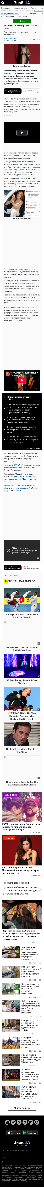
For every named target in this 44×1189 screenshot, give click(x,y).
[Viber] (19, 1122)
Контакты (5, 1162)
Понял (22, 21)
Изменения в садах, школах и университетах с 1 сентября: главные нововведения (21, 420)
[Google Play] (30, 1133)
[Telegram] (13, 1122)
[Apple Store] (14, 1133)
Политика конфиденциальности (14, 1150)
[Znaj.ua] (22, 3)
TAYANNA (13, 575)
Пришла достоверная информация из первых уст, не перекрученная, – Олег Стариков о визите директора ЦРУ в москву (23, 408)
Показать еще (33, 448)
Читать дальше (22, 1108)
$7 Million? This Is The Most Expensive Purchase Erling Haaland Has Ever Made (22, 716)
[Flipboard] (30, 1122)
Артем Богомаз (10, 38)
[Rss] (7, 1122)
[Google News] (24, 1122)
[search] (3, 3)
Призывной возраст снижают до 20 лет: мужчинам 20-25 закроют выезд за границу (22, 439)
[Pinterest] (36, 1122)
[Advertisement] (22, 244)
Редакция (5, 1158)
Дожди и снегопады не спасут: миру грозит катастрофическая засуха (21, 429)
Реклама (5, 1154)
